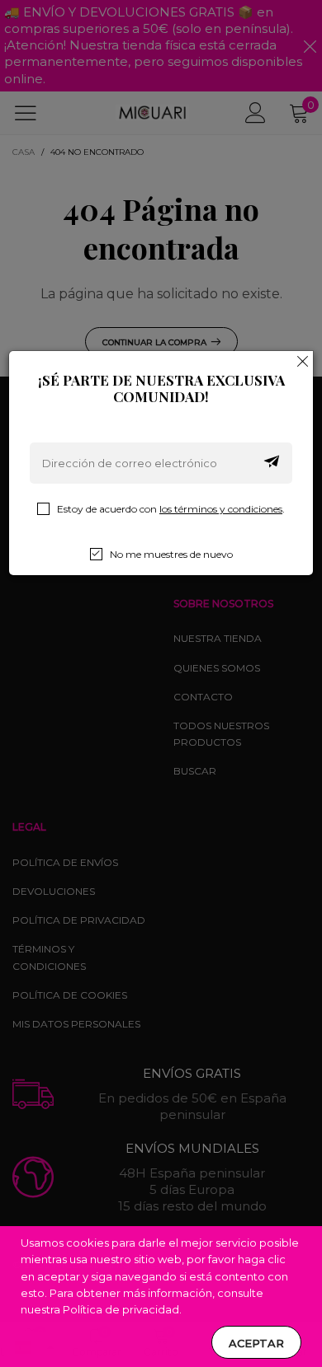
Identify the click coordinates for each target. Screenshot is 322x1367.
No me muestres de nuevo (171, 554)
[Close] (303, 361)
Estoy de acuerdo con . (171, 509)
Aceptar (256, 1343)
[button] (271, 463)
